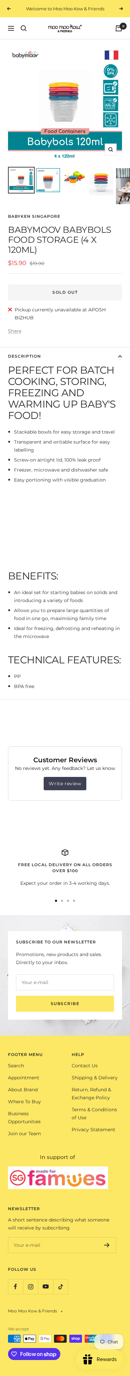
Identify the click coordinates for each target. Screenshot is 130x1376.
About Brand (23, 1090)
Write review (65, 784)
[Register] (107, 1245)
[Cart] (118, 28)
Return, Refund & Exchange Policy (91, 1094)
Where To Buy (24, 1102)
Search (16, 1066)
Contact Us (85, 1066)
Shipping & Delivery (95, 1078)
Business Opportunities (24, 1118)
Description (24, 356)
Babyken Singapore (34, 216)
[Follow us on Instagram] (30, 1286)
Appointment (23, 1078)
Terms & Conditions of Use (94, 1114)
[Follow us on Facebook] (15, 1286)
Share (14, 331)
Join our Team (24, 1134)
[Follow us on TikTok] (60, 1286)
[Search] (24, 28)
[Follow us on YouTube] (45, 1286)
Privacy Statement (93, 1130)
